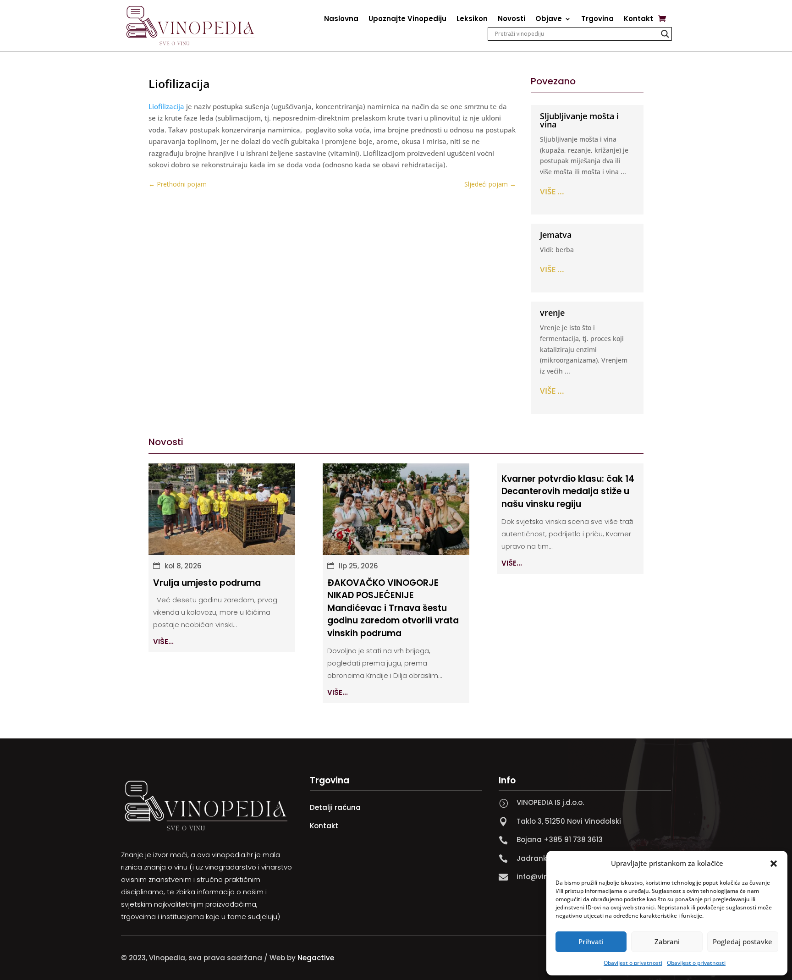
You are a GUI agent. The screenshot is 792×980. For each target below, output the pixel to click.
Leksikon (472, 19)
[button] (773, 863)
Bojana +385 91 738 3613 (560, 839)
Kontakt (638, 19)
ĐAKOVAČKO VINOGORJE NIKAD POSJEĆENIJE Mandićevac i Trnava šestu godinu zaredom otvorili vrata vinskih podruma (393, 608)
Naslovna (341, 19)
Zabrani (667, 941)
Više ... (552, 191)
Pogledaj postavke (742, 941)
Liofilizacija (166, 106)
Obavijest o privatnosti (633, 963)
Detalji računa (335, 807)
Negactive (315, 958)
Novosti (511, 19)
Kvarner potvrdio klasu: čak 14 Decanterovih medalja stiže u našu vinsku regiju (567, 491)
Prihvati (591, 941)
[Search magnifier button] (665, 34)
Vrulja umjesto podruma (207, 583)
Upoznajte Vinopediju (407, 19)
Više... (163, 641)
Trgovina (597, 19)
